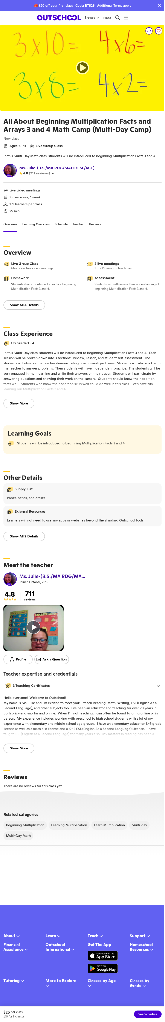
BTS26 (90, 5)
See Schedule (147, 1014)
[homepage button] (59, 18)
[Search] (117, 17)
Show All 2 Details (24, 536)
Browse (90, 18)
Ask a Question (55, 659)
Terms (117, 5)
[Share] (149, 31)
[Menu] (126, 17)
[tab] (10, 224)
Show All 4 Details (24, 305)
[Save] (158, 31)
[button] (82, 686)
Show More (19, 403)
